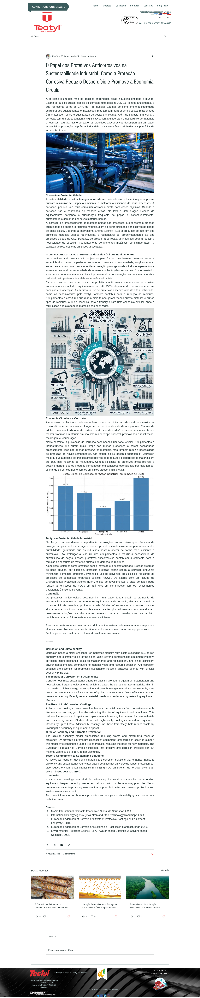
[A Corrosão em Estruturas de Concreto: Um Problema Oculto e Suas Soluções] (52, 887)
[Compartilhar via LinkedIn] (61, 844)
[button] (165, 36)
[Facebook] (101, 995)
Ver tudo (165, 870)
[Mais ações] (152, 56)
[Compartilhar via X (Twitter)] (54, 844)
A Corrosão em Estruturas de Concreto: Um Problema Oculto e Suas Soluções (52, 906)
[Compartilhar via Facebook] (47, 844)
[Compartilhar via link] (68, 844)
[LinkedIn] (105, 995)
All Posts (35, 36)
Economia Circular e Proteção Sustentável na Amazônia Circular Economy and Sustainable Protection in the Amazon (146, 906)
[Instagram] (108, 995)
